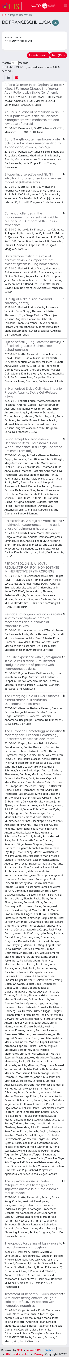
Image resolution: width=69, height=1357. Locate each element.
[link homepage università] (42, 6)
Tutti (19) (57, 55)
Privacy (39, 1354)
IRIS (4, 15)
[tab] (8, 77)
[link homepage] (12, 6)
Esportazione (37, 55)
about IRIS (34, 1350)
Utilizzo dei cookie (17, 1354)
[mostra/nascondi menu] (65, 5)
